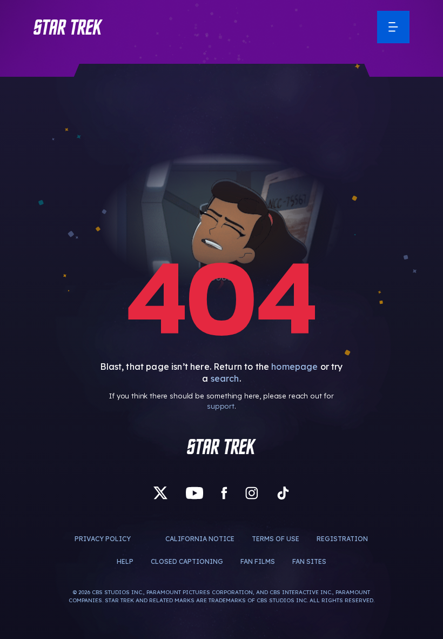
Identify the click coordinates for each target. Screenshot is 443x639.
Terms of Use (275, 539)
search (225, 378)
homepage (294, 366)
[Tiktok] (283, 493)
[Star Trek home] (221, 446)
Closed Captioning (187, 561)
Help (125, 561)
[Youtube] (194, 493)
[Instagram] (252, 493)
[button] (68, 27)
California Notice (199, 539)
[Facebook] (224, 493)
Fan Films (257, 561)
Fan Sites (309, 561)
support (220, 406)
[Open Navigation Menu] (393, 27)
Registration (342, 539)
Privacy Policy (103, 539)
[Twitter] (160, 493)
